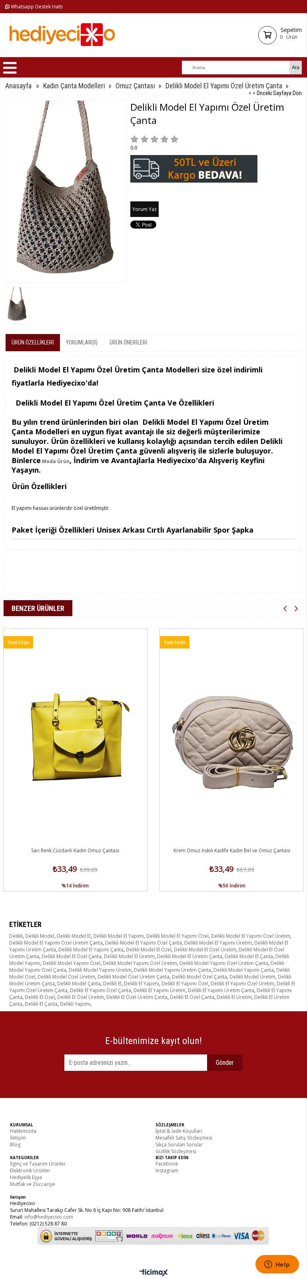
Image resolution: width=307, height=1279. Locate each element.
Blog (15, 1144)
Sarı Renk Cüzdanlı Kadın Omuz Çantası (75, 850)
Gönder (225, 1062)
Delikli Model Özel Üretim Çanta (133, 976)
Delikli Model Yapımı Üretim (100, 970)
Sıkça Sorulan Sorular (179, 1144)
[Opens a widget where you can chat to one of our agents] (277, 1265)
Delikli (16, 936)
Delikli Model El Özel (148, 949)
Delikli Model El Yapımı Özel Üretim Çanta (56, 942)
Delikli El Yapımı (141, 983)
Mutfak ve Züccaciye (32, 1184)
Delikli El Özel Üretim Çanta (136, 997)
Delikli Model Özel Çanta (199, 976)
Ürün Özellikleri (33, 342)
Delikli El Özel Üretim (80, 997)
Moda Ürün (55, 461)
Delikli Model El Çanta (249, 956)
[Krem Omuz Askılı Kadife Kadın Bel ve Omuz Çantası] (231, 736)
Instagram (166, 1170)
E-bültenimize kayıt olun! (153, 1040)
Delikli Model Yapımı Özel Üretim (140, 963)
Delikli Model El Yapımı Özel (177, 936)
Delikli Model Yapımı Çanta (243, 970)
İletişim (18, 1137)
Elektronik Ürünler (30, 1170)
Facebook (166, 1163)
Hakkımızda (23, 1131)
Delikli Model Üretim (252, 976)
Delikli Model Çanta (79, 983)
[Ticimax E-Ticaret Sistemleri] (154, 1273)
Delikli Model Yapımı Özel (71, 963)
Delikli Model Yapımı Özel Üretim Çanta (223, 963)
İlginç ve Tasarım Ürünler (38, 1163)
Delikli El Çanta (41, 1004)
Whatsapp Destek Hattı (36, 6)
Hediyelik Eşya (26, 1177)
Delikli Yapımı (75, 1004)
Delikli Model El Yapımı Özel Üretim (250, 936)
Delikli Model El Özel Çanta (72, 956)
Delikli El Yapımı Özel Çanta (100, 990)
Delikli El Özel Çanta (192, 997)
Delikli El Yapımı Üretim (159, 990)
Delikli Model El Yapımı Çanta (91, 949)
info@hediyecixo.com (48, 1216)
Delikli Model (39, 936)
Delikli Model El (74, 936)
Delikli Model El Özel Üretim (205, 949)
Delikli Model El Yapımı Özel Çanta (143, 942)
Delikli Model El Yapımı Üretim (218, 942)
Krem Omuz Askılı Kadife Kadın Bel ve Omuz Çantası (231, 850)
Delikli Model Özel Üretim (66, 976)
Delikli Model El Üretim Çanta (189, 956)
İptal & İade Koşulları (178, 1131)
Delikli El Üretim (234, 997)
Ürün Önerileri (129, 342)
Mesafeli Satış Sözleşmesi (183, 1137)
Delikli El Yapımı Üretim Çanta (221, 990)
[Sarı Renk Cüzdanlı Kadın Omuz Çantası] (75, 736)
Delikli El (112, 983)
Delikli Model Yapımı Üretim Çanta (172, 970)
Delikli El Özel (40, 997)
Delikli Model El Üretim (129, 956)
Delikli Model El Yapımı (118, 936)
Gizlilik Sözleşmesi (175, 1151)
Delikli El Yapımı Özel (184, 983)
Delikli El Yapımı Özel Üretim (242, 983)
